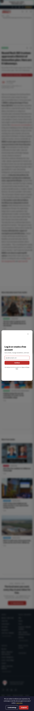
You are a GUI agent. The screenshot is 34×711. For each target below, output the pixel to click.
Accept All (24, 707)
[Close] (27, 334)
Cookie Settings (12, 707)
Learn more (19, 703)
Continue (17, 363)
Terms (23, 367)
